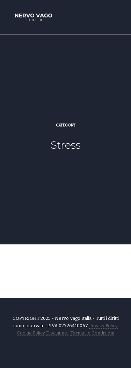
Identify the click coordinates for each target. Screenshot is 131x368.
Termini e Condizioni (92, 333)
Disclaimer (57, 333)
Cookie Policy (31, 333)
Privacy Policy (103, 325)
